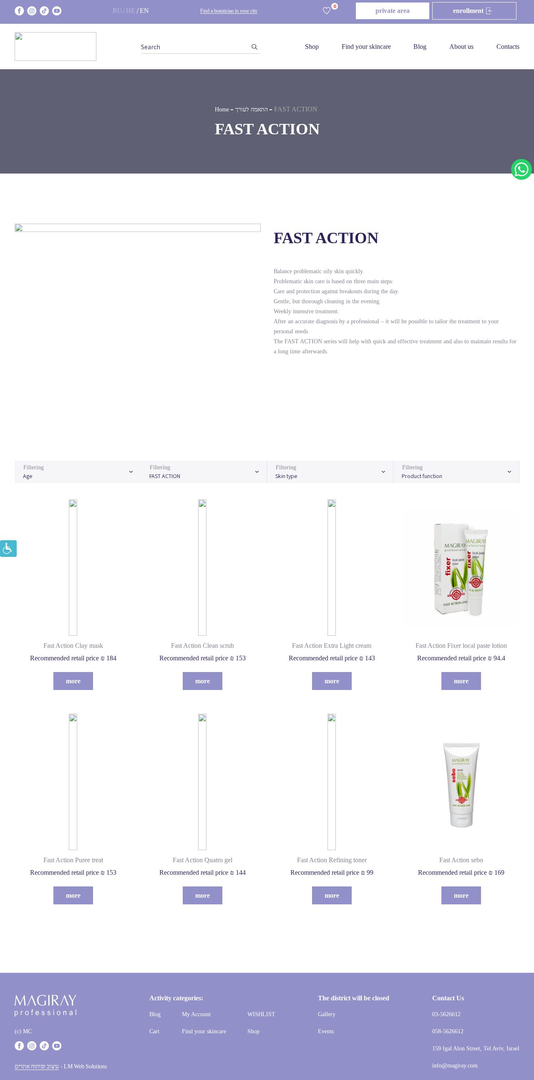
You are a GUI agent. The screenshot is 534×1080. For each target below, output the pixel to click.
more (73, 681)
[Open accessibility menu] (8, 548)
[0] (326, 11)
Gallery (326, 1014)
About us (461, 46)
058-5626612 (447, 1031)
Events (326, 1031)
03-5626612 (446, 1014)
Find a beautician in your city (228, 11)
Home (222, 109)
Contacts (507, 46)
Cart (154, 1031)
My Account (196, 1014)
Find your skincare (366, 46)
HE (130, 10)
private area (392, 10)
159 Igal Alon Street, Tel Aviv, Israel (475, 1048)
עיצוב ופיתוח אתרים (37, 1066)
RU (117, 10)
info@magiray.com (455, 1065)
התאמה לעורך (251, 109)
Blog (419, 46)
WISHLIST (261, 1014)
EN (144, 10)
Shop (312, 46)
